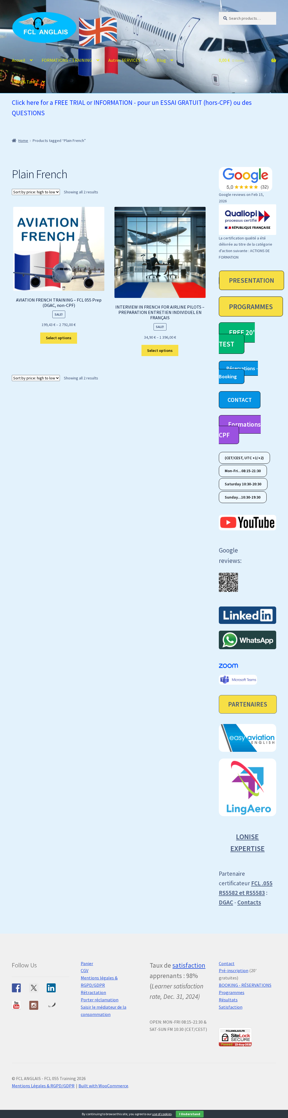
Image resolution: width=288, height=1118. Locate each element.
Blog (161, 60)
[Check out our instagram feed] (33, 1005)
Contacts (249, 902)
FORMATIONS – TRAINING (67, 60)
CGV (84, 970)
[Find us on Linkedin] (51, 987)
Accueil (18, 60)
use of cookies (162, 1114)
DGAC (226, 902)
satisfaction (188, 965)
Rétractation (93, 992)
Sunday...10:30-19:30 (242, 497)
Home (23, 140)
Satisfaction (230, 1007)
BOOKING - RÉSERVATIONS (245, 985)
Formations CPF (240, 429)
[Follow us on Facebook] (16, 987)
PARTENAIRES (247, 704)
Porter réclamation (99, 999)
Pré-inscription (233, 970)
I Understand (189, 1114)
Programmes (231, 992)
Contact (227, 963)
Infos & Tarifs (25, 82)
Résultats (228, 999)
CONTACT (240, 400)
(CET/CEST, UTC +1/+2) (244, 457)
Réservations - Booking (238, 372)
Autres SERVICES (124, 60)
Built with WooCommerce (103, 1085)
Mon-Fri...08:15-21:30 (243, 471)
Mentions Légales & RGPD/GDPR (43, 1085)
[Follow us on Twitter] (33, 987)
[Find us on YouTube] (16, 1005)
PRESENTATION (251, 280)
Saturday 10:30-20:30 (243, 483)
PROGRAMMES (251, 306)
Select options (58, 337)
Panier (87, 963)
